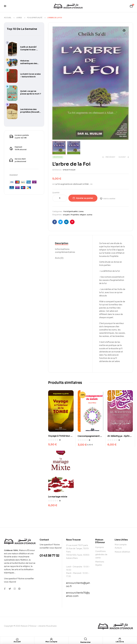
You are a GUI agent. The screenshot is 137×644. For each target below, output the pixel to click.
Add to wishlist (109, 199)
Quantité (55, 193)
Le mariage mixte (57, 496)
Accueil (7, 18)
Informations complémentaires (65, 251)
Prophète (75, 215)
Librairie (120, 642)
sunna (89, 215)
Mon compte (51, 642)
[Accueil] (17, 639)
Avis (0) (59, 258)
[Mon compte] (51, 639)
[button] (124, 32)
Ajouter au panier (84, 198)
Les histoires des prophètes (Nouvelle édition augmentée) (30, 112)
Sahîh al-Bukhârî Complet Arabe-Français (28, 50)
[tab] (70, 243)
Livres (19, 18)
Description (61, 243)
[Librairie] (119, 639)
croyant (66, 215)
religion (83, 215)
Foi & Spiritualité (34, 18)
